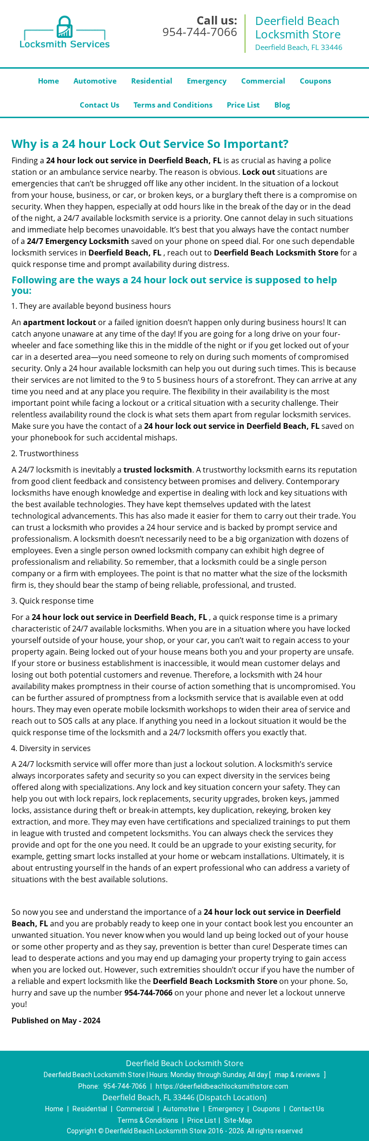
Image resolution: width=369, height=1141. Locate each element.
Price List (243, 104)
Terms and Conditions (173, 104)
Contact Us (99, 104)
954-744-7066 (199, 31)
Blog (282, 104)
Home (48, 80)
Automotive (95, 80)
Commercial (263, 80)
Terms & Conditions (147, 1120)
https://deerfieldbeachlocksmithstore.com (222, 1086)
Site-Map (238, 1120)
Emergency (207, 80)
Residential (151, 80)
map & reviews (298, 1075)
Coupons (315, 80)
